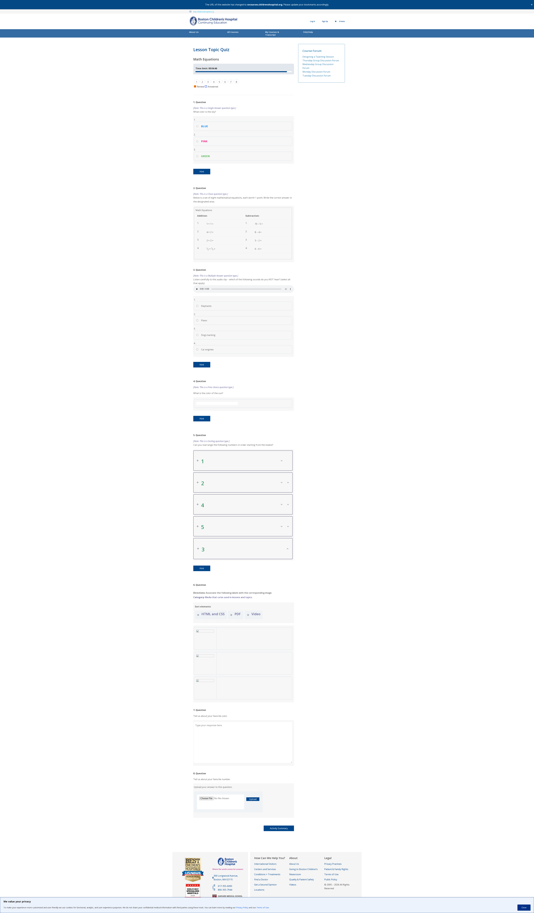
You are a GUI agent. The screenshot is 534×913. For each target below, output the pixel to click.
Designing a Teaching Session (318, 56)
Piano (204, 320)
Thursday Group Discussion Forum (320, 60)
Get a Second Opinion (265, 884)
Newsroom (295, 874)
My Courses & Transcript (272, 33)
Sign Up (325, 21)
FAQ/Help (308, 32)
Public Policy (330, 879)
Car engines (207, 349)
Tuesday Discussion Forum (316, 75)
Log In (312, 21)
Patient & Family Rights (336, 869)
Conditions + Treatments (267, 874)
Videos (292, 884)
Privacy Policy (242, 907)
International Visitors (265, 863)
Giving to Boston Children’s (303, 869)
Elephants (206, 306)
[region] (267, 905)
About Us (194, 32)
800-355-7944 (225, 889)
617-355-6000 (225, 886)
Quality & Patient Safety (301, 879)
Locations (259, 889)
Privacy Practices (333, 863)
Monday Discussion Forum (316, 71)
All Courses (232, 32)
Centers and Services (265, 869)
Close (523, 907)
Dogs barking (208, 335)
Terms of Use (262, 907)
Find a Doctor (261, 879)
